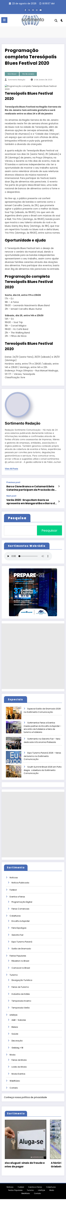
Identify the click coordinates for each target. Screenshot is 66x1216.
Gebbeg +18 (17, 1047)
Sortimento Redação (16, 80)
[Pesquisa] (56, 20)
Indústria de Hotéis (21, 994)
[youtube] (40, 10)
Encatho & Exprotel (20, 921)
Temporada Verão (21, 1007)
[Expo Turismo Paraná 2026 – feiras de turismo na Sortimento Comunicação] (16, 759)
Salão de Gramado (21, 948)
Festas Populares (18, 955)
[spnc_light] (62, 21)
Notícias (14, 877)
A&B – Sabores (19, 1020)
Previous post (13, 482)
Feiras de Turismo (20, 987)
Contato (14, 1087)
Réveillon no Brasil (20, 961)
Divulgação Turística (22, 980)
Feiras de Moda (19, 1060)
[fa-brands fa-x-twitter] (29, 10)
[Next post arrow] (59, 501)
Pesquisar (49, 530)
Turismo (14, 975)
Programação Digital (22, 902)
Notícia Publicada (20, 882)
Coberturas (15, 915)
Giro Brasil (12, 74)
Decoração (17, 1040)
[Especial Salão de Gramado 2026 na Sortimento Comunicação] (16, 715)
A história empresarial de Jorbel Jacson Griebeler (34, 1164)
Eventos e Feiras (17, 896)
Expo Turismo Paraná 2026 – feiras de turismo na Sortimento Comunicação (42, 756)
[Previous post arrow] (59, 486)
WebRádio (15, 1080)
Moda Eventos (18, 1073)
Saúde (15, 1033)
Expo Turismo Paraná (22, 941)
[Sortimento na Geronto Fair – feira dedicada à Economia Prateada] (16, 745)
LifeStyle (13, 1015)
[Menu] (4, 20)
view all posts (11, 469)
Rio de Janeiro (28, 74)
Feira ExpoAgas (19, 928)
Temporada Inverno (21, 1001)
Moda (12, 1054)
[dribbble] (33, 10)
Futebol (13, 889)
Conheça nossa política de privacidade (25, 1097)
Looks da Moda (19, 1066)
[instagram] (36, 10)
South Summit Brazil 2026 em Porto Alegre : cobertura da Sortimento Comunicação (43, 770)
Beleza (15, 1027)
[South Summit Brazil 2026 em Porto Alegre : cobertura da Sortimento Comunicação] (16, 773)
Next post (11, 496)
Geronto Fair (17, 935)
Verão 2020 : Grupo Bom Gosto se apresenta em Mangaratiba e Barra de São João (31, 501)
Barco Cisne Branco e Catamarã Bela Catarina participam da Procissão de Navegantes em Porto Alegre (30, 488)
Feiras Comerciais (20, 908)
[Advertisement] (33, 656)
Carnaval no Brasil (21, 968)
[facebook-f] (25, 10)
